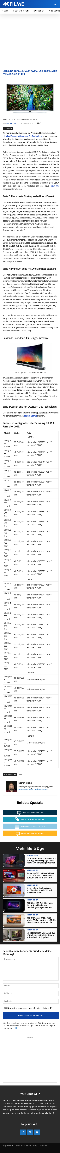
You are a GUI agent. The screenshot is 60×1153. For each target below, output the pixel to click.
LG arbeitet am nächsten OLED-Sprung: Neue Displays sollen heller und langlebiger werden (41, 861)
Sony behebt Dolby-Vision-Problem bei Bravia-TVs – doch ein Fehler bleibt (41, 890)
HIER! (15, 1028)
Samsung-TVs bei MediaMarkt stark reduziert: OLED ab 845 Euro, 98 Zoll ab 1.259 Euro (41, 875)
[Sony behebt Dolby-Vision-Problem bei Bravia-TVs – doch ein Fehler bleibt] (14, 890)
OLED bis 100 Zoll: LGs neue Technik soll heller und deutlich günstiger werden (40, 905)
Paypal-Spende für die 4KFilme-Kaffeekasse (33, 789)
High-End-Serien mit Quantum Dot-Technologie (22, 136)
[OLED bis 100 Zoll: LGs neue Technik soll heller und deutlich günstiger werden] (14, 905)
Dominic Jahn (11, 123)
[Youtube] (37, 1132)
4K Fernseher (8, 128)
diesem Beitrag (30, 416)
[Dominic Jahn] (11, 786)
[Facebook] (23, 1132)
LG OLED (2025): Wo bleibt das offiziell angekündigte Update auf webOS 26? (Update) (41, 935)
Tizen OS (54, 186)
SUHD (21, 774)
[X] (30, 1132)
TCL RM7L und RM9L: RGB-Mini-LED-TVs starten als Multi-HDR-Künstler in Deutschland (41, 920)
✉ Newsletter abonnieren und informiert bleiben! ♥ (28, 1008)
